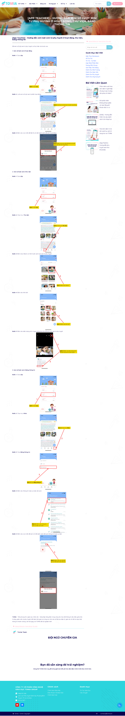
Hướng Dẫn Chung (91, 65)
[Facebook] (22, 705)
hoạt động (28, 626)
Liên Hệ (72, 3)
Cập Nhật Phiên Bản (92, 63)
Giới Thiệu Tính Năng (92, 67)
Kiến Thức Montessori (92, 56)
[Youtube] (17, 705)
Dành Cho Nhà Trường (93, 70)
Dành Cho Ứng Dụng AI (93, 77)
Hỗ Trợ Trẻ (89, 58)
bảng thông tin (20, 626)
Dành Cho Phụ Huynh (92, 74)
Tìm (109, 47)
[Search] (109, 4)
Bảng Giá (43, 3)
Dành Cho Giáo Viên (92, 72)
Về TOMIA (21, 3)
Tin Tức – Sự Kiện (91, 61)
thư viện (35, 626)
